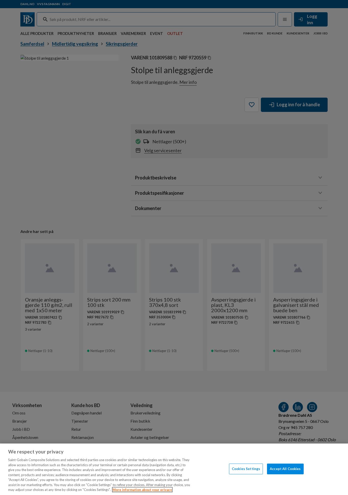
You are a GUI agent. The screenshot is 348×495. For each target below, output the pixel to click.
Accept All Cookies (285, 469)
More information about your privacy (142, 490)
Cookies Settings (246, 469)
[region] (174, 469)
